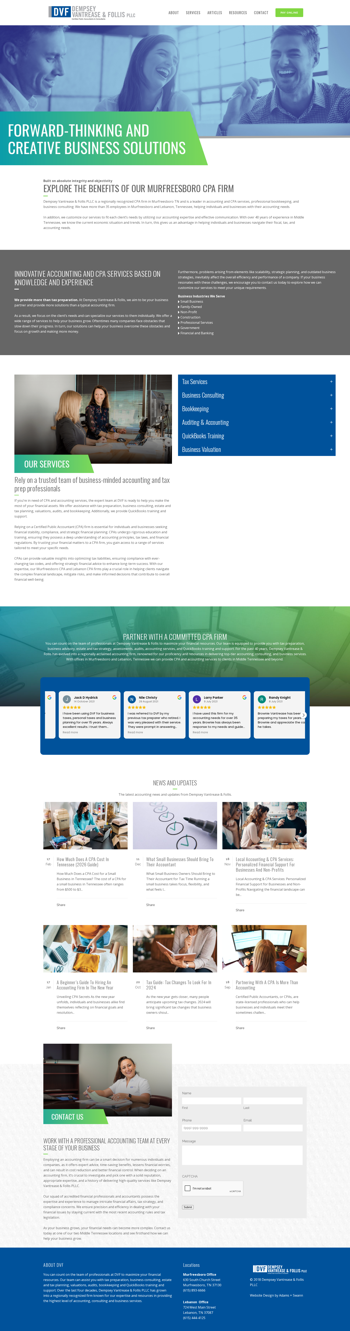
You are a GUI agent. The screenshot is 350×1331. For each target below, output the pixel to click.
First (185, 1108)
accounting (214, 201)
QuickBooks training (198, 648)
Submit (188, 1207)
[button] (303, 715)
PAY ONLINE (289, 12)
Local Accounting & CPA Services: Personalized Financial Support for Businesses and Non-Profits (265, 864)
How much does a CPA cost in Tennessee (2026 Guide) (83, 862)
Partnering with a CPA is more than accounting (267, 985)
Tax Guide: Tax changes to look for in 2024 (178, 985)
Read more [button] (123, 732)
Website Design (262, 1295)
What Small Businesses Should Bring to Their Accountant (180, 862)
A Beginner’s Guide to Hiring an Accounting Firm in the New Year (85, 985)
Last (246, 1108)
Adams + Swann (291, 1295)
